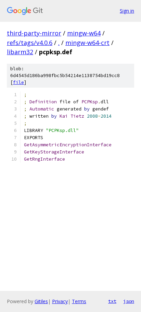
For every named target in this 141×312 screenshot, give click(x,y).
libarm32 (20, 52)
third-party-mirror (34, 33)
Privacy (60, 301)
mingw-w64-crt (87, 43)
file (18, 82)
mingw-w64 (84, 33)
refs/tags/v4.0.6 (29, 43)
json (128, 301)
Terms (79, 301)
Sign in (127, 11)
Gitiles (41, 301)
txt (112, 301)
